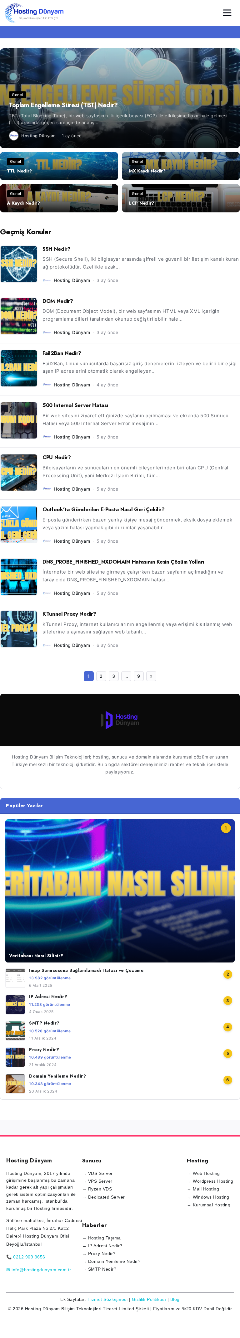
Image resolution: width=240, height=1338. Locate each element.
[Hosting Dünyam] (120, 720)
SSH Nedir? (56, 249)
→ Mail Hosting (203, 1188)
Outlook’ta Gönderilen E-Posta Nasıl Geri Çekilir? (103, 509)
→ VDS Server (97, 1173)
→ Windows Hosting (208, 1197)
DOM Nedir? (57, 301)
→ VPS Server (97, 1181)
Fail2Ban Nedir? (61, 353)
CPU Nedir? (56, 457)
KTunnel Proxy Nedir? (69, 614)
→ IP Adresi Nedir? (102, 1245)
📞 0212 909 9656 (25, 1256)
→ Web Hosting (203, 1173)
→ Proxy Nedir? (99, 1253)
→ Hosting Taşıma (101, 1237)
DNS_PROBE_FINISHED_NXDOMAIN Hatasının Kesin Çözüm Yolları (123, 561)
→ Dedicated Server (103, 1197)
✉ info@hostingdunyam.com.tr (38, 1269)
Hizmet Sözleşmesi (108, 1299)
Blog (175, 1299)
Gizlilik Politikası (149, 1299)
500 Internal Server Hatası (75, 405)
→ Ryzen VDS (97, 1188)
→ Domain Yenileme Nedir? (111, 1261)
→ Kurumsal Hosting (208, 1204)
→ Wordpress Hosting (210, 1181)
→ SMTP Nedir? (99, 1269)
